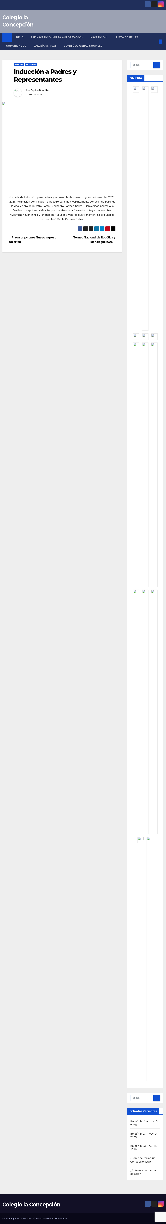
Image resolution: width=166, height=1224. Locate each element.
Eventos (19, 65)
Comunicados (16, 45)
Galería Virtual (45, 45)
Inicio (20, 37)
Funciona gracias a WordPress (18, 1218)
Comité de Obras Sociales (83, 45)
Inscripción (98, 37)
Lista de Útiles (127, 37)
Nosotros (31, 65)
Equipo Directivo (40, 90)
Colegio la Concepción (31, 1204)
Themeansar (61, 1218)
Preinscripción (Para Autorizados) (57, 37)
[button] (155, 41)
